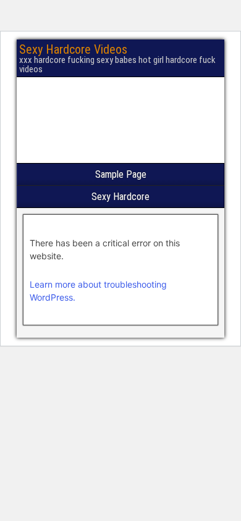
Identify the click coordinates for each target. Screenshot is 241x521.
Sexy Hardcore (120, 196)
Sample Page (120, 174)
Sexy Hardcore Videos (73, 49)
